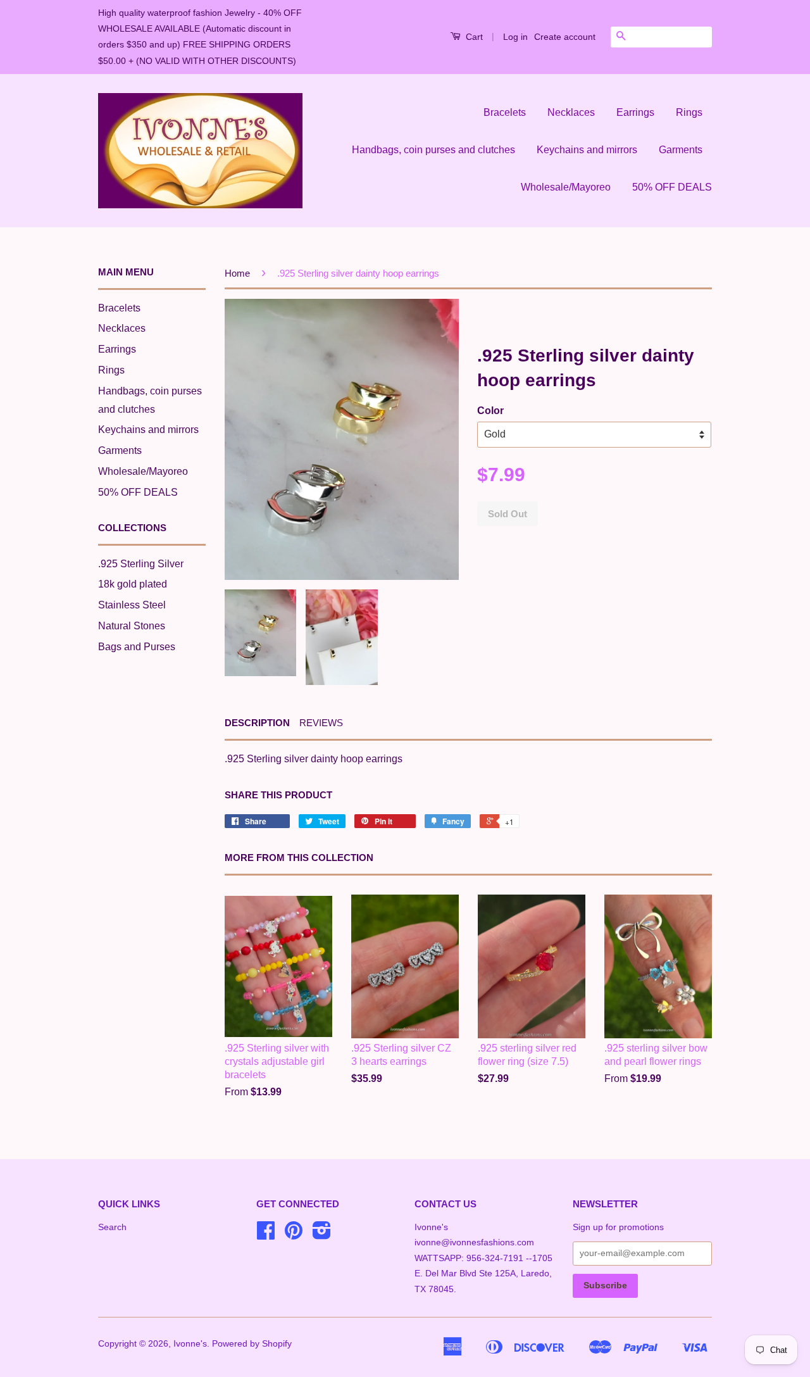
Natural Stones (131, 625)
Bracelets (504, 112)
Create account (564, 37)
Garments (680, 149)
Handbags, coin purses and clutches (433, 149)
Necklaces (571, 112)
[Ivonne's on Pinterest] (293, 1235)
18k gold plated (132, 584)
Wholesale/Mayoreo (566, 187)
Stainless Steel (132, 605)
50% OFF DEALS (672, 187)
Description (257, 722)
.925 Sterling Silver (141, 563)
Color (490, 410)
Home (237, 273)
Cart (473, 37)
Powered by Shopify (252, 1344)
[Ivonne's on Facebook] (265, 1235)
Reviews (321, 722)
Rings (689, 112)
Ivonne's (190, 1344)
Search (112, 1227)
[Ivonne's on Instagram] (322, 1235)
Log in (515, 37)
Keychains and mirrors (587, 149)
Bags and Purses (136, 646)
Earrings (635, 112)
